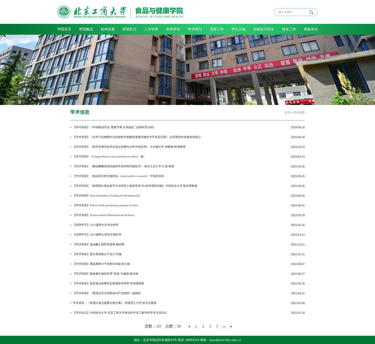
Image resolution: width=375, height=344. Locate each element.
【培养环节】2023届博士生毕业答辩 (95, 224)
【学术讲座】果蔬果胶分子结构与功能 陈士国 (101, 263)
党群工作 (217, 29)
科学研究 (173, 29)
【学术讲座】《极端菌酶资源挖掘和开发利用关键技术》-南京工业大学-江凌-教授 (123, 166)
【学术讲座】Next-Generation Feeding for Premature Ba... (107, 195)
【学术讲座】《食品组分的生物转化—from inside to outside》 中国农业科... (119, 176)
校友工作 (289, 29)
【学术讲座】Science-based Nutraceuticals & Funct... (104, 215)
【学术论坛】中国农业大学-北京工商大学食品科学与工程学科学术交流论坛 (120, 312)
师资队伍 (130, 29)
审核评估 (311, 29)
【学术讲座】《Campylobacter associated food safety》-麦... (109, 156)
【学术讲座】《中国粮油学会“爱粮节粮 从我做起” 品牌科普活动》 (114, 127)
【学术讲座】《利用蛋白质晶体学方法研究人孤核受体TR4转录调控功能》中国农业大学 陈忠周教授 (135, 185)
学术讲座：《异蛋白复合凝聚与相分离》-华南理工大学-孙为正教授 (114, 303)
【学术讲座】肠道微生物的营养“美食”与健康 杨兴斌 (105, 273)
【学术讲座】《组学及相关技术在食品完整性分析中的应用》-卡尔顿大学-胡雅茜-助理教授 (129, 146)
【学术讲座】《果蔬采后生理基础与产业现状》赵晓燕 (107, 293)
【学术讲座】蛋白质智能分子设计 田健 (97, 254)
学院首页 (64, 29)
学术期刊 (195, 29)
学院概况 (86, 29)
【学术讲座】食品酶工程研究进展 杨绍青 (98, 244)
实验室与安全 (263, 29)
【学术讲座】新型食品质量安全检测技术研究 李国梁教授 (108, 283)
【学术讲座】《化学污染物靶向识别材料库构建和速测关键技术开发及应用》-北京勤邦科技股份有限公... (138, 137)
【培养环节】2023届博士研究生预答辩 (97, 234)
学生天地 (238, 29)
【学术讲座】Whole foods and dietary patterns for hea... (106, 205)
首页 (287, 112)
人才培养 (151, 29)
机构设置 (108, 29)
